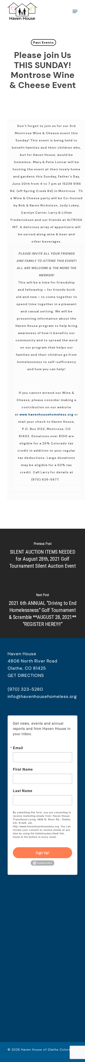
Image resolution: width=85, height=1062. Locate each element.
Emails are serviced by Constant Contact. (42, 838)
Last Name (22, 791)
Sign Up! (42, 852)
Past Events (43, 42)
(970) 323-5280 (25, 689)
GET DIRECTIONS (26, 675)
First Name (23, 769)
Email (18, 748)
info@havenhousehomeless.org (42, 696)
